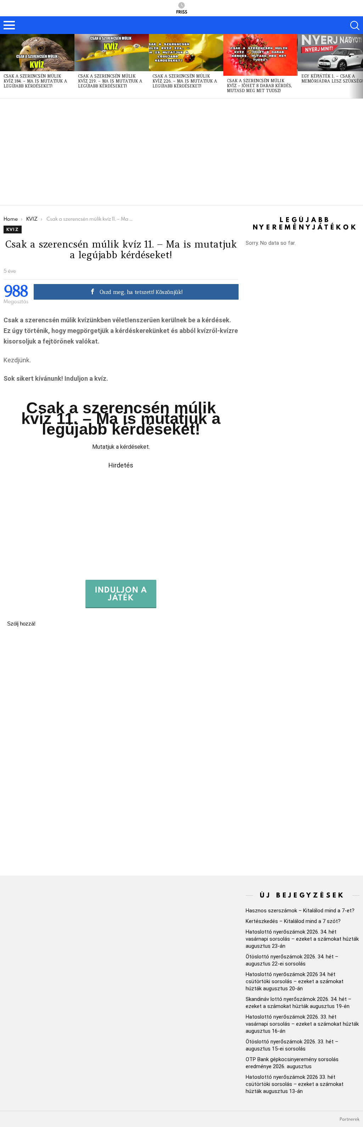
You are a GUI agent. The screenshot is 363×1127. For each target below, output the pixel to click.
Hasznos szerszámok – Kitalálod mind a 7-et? (300, 910)
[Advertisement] (181, 152)
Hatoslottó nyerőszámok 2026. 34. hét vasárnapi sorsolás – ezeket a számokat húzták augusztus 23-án (302, 939)
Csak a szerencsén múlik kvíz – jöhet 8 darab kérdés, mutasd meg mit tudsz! (259, 85)
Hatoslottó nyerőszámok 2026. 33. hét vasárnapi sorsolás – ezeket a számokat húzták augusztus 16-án (302, 1024)
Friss (181, 11)
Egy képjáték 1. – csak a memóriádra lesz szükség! (332, 79)
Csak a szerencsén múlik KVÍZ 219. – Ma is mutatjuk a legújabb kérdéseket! (110, 81)
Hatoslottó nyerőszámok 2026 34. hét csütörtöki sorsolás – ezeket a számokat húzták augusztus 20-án (295, 981)
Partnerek (349, 1119)
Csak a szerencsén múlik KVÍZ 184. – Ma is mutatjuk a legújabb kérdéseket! (35, 81)
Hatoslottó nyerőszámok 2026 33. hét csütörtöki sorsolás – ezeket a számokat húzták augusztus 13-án (295, 1084)
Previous (3, 66)
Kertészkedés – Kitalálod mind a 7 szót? (293, 921)
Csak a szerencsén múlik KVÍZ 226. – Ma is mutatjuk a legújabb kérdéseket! (184, 81)
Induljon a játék (121, 593)
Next (359, 66)
